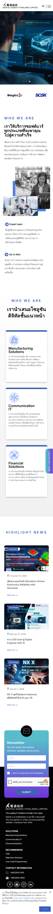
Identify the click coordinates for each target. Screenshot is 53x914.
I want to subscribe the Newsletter (27, 773)
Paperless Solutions (14, 857)
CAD (8, 854)
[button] (43, 6)
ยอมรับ (45, 909)
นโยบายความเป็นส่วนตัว (24, 898)
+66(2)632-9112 (17, 872)
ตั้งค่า (6, 903)
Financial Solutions (14, 843)
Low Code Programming (16, 861)
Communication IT (14, 839)
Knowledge (13, 607)
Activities (13, 549)
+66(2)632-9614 (17, 878)
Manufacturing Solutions (16, 835)
